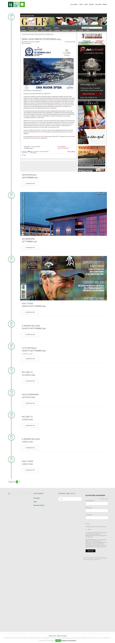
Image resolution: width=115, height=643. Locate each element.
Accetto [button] (58, 640)
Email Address (90, 501)
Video (35, 501)
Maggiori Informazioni (68, 640)
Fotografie (36, 498)
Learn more (103, 545)
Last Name (89, 515)
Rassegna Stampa (38, 505)
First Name (89, 507)
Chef (86, 4)
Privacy (88, 523)
